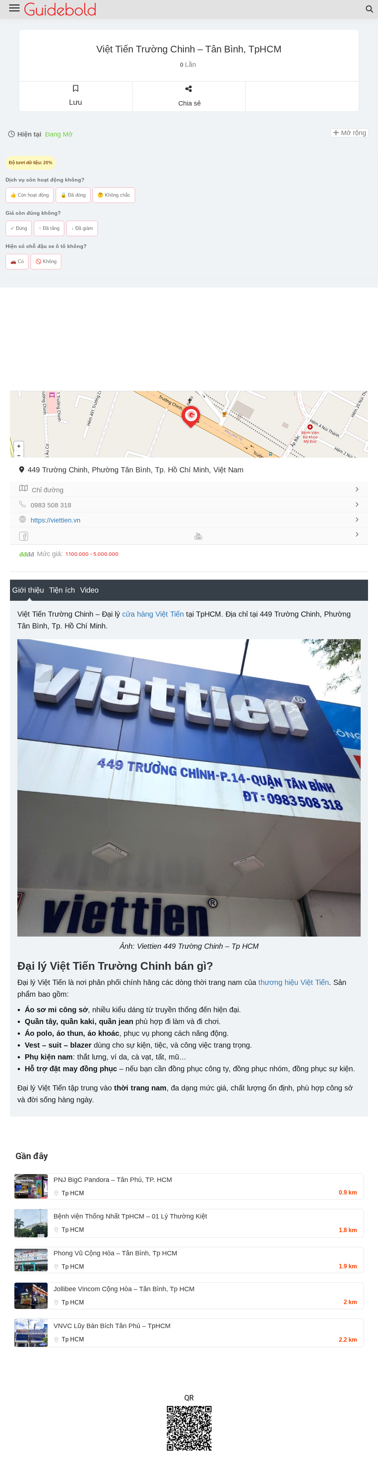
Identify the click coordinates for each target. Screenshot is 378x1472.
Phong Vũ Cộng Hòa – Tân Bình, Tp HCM (115, 1253)
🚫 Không (45, 261)
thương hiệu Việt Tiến (293, 982)
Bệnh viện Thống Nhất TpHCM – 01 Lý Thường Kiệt (130, 1216)
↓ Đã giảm (82, 228)
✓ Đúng (18, 228)
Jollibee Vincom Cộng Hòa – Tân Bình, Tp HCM (124, 1289)
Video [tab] (89, 590)
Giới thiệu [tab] (28, 590)
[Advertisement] (189, 339)
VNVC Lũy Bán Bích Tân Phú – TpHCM (112, 1326)
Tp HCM (73, 1193)
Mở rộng (352, 133)
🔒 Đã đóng (73, 195)
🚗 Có (17, 261)
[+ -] (189, 424)
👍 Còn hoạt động (29, 195)
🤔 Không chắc (113, 195)
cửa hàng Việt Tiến (153, 614)
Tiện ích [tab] (62, 590)
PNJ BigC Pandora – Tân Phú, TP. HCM (113, 1179)
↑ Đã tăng (49, 228)
